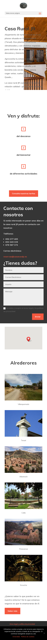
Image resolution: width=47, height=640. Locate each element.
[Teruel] (23, 436)
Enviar (38, 317)
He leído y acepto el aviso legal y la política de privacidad (23, 309)
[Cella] (23, 508)
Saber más (12, 611)
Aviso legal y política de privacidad (22, 624)
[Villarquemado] (23, 400)
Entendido (16, 637)
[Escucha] (23, 581)
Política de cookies (27, 637)
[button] (29, 339)
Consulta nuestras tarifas (23, 193)
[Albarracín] (23, 472)
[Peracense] (23, 545)
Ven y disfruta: (23, 116)
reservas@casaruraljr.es (15, 256)
